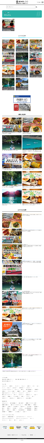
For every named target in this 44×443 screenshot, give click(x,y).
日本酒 (4, 391)
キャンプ (29, 416)
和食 (22, 389)
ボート (32, 418)
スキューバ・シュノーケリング (22, 418)
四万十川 (23, 406)
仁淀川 (24, 411)
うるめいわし (12, 398)
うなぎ (35, 394)
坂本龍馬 (36, 406)
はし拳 (4, 416)
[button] (36, 7)
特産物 (9, 396)
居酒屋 (19, 391)
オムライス (21, 394)
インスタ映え (18, 411)
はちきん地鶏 (29, 398)
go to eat (15, 387)
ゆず (15, 394)
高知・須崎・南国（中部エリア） (21, 379)
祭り (15, 420)
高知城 (35, 404)
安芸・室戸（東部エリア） (7, 381)
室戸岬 (9, 408)
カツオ (36, 391)
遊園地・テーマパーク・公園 (31, 403)
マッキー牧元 (16, 396)
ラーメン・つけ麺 (11, 391)
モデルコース (5, 403)
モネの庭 (15, 408)
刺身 (22, 396)
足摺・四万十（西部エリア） (7, 379)
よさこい (21, 420)
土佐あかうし (29, 394)
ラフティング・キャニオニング (8, 418)
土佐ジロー (4, 398)
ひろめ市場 (16, 406)
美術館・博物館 (28, 404)
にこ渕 (21, 408)
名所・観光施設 (13, 403)
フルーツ (17, 389)
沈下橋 (9, 406)
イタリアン (28, 387)
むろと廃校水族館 (28, 408)
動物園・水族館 (5, 404)
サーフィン (4, 420)
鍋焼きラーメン (20, 398)
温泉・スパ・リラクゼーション (17, 404)
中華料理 (37, 389)
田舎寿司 (30, 391)
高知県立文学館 (11, 416)
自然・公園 (21, 403)
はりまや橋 (29, 406)
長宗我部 (4, 411)
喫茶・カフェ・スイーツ (7, 394)
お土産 (4, 396)
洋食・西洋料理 (29, 389)
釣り (10, 420)
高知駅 (36, 408)
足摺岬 (4, 406)
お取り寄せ (21, 387)
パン (3, 387)
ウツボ (28, 396)
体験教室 (11, 411)
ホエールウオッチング (21, 416)
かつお (9, 387)
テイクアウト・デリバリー (7, 389)
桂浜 (3, 408)
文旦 (24, 391)
